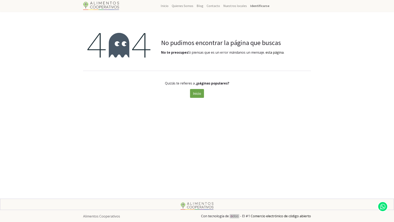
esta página (275, 52)
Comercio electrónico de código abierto (281, 216)
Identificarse (259, 6)
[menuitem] (164, 6)
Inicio (197, 93)
